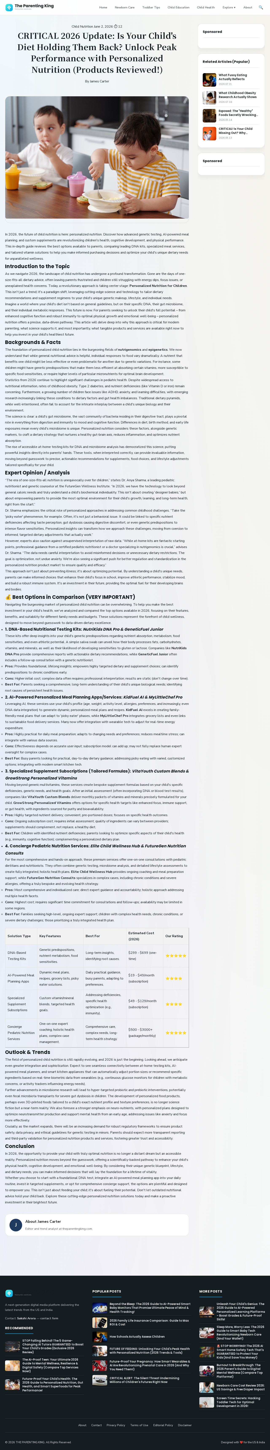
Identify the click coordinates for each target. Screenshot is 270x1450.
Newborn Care (125, 7)
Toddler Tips (151, 7)
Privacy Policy (116, 1425)
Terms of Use (139, 1425)
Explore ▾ (229, 7)
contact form (49, 1318)
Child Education (178, 7)
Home (103, 7)
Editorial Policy (163, 1425)
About (247, 7)
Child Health (206, 7)
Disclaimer (185, 1425)
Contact (96, 1425)
